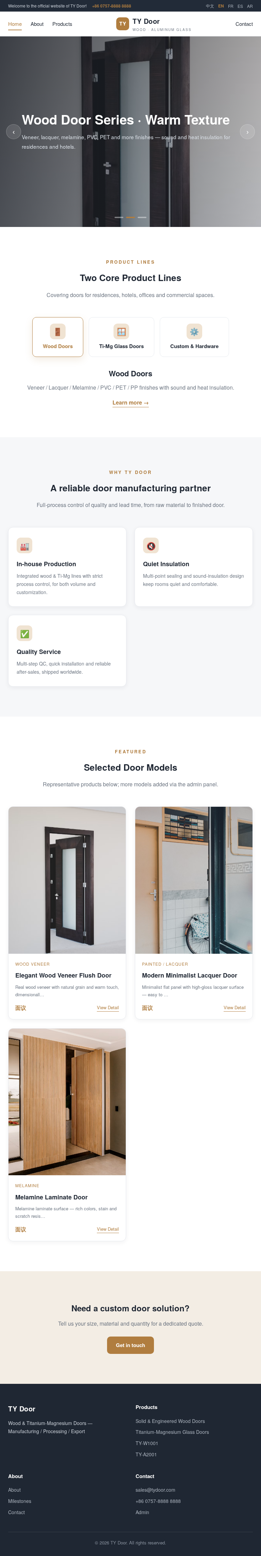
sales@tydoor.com (155, 1489)
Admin (142, 1512)
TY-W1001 (147, 1443)
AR (250, 6)
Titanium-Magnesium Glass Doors (172, 1431)
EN (221, 6)
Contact (244, 23)
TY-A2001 (146, 1454)
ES (240, 6)
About (37, 23)
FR (230, 6)
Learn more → (130, 402)
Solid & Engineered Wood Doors (170, 1421)
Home (15, 23)
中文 (210, 6)
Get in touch (130, 1345)
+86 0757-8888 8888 (111, 6)
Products (62, 23)
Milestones (19, 1500)
